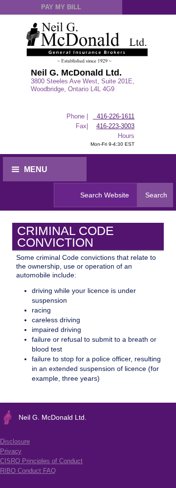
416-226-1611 (113, 116)
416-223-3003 (115, 126)
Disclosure (15, 441)
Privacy (11, 451)
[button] (45, 169)
